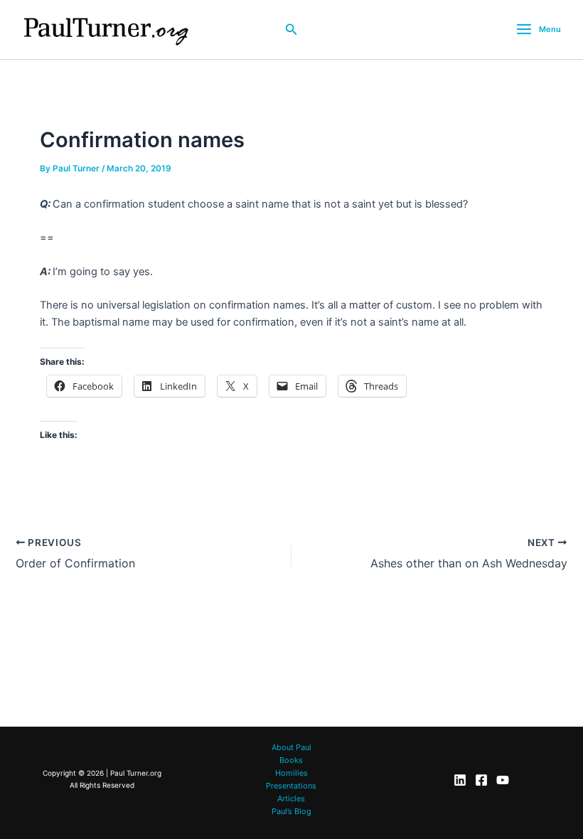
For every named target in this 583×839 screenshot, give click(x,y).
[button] (291, 29)
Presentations (291, 786)
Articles (291, 798)
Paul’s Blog (291, 811)
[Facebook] (481, 780)
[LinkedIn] (460, 780)
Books (291, 760)
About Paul (291, 747)
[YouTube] (502, 780)
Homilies (291, 773)
